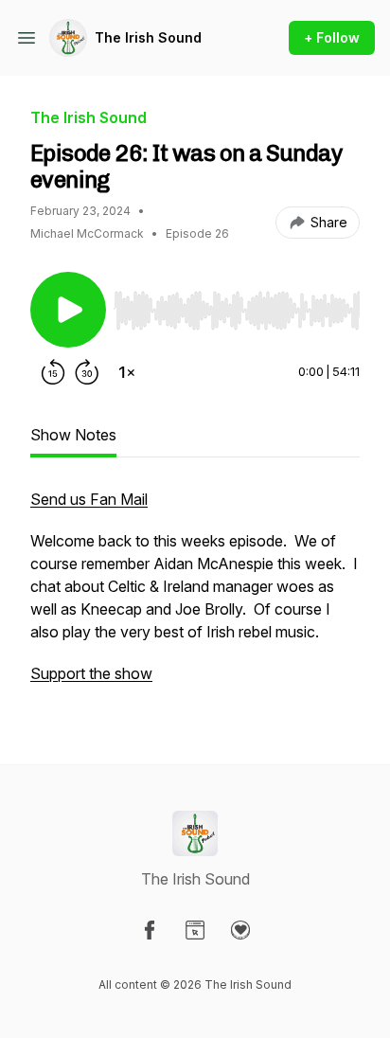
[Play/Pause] (68, 310)
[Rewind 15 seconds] (53, 372)
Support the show (91, 673)
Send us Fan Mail (89, 499)
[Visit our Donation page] (240, 930)
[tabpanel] (195, 596)
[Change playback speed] (127, 372)
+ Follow (332, 37)
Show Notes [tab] (73, 434)
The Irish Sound (148, 37)
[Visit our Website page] (195, 930)
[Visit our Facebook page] (149, 930)
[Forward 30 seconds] (87, 372)
